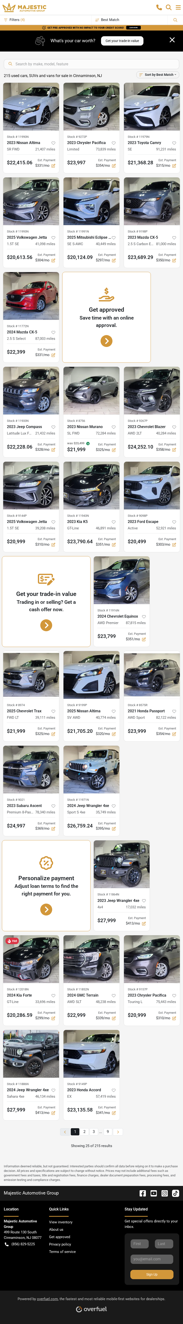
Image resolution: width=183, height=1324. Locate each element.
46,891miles (106, 528)
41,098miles (45, 244)
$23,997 (76, 163)
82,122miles (166, 717)
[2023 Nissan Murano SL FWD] (91, 390)
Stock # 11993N (18, 231)
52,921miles (166, 528)
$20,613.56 (19, 257)
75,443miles (166, 1002)
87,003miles (45, 338)
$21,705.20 (80, 731)
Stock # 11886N (18, 1084)
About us (56, 1229)
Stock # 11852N (78, 989)
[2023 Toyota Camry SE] (152, 106)
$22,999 (76, 1015)
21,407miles (45, 149)
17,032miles (136, 907)
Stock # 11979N (138, 137)
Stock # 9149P (77, 1084)
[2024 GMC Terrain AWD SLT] (91, 959)
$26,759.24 (80, 826)
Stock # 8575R (137, 705)
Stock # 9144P (17, 515)
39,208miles (45, 528)
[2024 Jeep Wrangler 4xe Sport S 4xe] (91, 769)
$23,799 (106, 636)
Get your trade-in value (122, 41)
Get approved (59, 1237)
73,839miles (106, 149)
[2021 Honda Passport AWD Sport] (152, 675)
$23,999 (137, 731)
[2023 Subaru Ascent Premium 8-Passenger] (31, 769)
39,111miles (45, 717)
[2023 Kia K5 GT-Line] (91, 485)
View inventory (60, 1222)
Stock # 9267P (137, 421)
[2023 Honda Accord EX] (91, 1054)
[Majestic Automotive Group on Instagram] (162, 1193)
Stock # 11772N (18, 326)
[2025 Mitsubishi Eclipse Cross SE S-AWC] (91, 201)
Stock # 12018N (18, 989)
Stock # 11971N (78, 800)
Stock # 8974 (16, 705)
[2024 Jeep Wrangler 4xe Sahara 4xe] (31, 1054)
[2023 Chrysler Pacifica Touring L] (152, 959)
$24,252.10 (140, 447)
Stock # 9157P (137, 989)
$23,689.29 (140, 257)
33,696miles (45, 1002)
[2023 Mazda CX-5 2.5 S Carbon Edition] (152, 201)
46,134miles (45, 1096)
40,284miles (166, 433)
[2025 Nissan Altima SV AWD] (91, 675)
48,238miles (106, 1002)
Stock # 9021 (16, 800)
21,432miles (45, 433)
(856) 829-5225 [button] (23, 1244)
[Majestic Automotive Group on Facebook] (140, 1193)
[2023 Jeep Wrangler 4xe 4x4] (122, 864)
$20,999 (16, 541)
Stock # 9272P (77, 137)
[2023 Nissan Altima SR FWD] (31, 106)
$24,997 (16, 826)
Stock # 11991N (78, 231)
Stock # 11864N (108, 894)
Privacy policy (60, 1244)
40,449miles (106, 244)
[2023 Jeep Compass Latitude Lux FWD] (31, 390)
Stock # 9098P (137, 515)
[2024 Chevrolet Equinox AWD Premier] (122, 580)
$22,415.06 (19, 163)
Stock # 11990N (18, 137)
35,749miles (106, 812)
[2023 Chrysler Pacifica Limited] (91, 106)
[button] (159, 7)
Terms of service (62, 1252)
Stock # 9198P (137, 231)
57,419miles (106, 1096)
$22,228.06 (19, 447)
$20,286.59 (19, 1015)
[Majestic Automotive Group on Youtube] (151, 1193)
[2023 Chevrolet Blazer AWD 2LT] (152, 390)
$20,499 (137, 541)
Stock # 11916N (108, 610)
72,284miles (106, 433)
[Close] (172, 39)
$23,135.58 (80, 1110)
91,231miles (166, 149)
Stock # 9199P (77, 705)
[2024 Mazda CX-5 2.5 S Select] (31, 296)
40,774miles (106, 717)
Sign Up (152, 1274)
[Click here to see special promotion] (91, 27)
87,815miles (136, 623)
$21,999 (16, 731)
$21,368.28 (140, 163)
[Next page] (118, 1132)
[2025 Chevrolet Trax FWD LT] (31, 675)
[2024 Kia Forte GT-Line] (31, 959)
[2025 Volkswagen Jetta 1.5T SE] (31, 201)
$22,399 (16, 352)
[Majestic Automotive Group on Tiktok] (173, 1193)
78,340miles (45, 812)
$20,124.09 (80, 257)
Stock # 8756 (76, 421)
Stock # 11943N (78, 515)
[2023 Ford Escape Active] (152, 485)
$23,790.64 (80, 541)
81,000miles (166, 244)
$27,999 (106, 920)
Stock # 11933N (18, 421)
